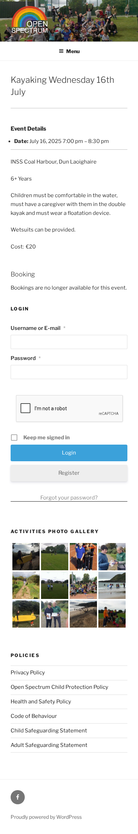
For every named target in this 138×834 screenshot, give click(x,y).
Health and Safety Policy (41, 701)
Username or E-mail (38, 328)
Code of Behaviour (34, 716)
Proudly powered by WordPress (46, 817)
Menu (73, 51)
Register (69, 473)
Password (26, 358)
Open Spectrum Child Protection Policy (59, 687)
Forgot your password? (69, 498)
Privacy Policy (28, 672)
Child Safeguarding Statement (49, 730)
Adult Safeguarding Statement (49, 745)
